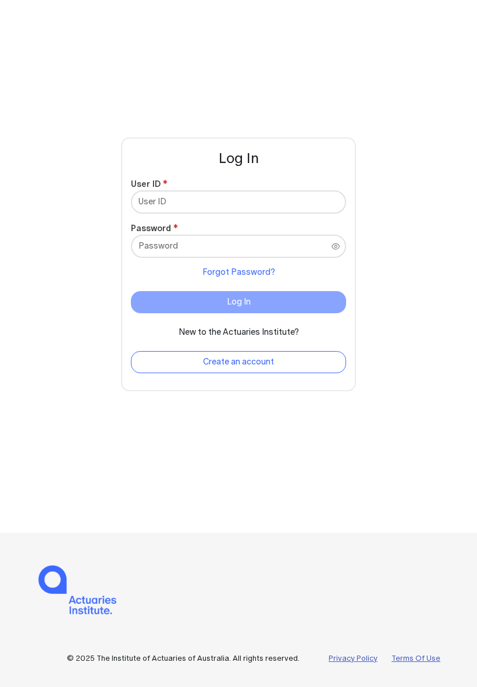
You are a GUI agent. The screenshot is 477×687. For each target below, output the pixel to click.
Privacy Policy (353, 658)
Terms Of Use (415, 658)
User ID (146, 184)
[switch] (336, 246)
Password (151, 228)
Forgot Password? (238, 272)
